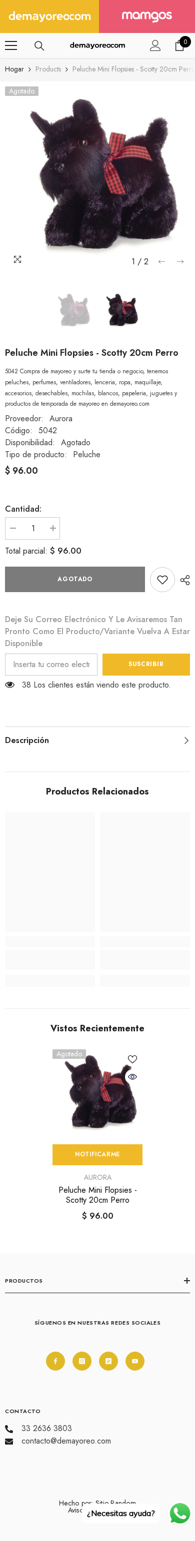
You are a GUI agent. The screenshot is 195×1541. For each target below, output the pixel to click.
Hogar (14, 69)
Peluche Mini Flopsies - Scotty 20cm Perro (97, 1195)
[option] (97, 179)
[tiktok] (108, 1361)
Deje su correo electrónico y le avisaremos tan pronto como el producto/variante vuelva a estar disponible (97, 631)
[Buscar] (40, 46)
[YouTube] (135, 1361)
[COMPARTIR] (182, 580)
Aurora (61, 418)
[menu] (11, 45)
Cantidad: (23, 509)
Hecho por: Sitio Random (97, 1503)
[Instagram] (82, 1361)
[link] (162, 579)
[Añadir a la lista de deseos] (132, 1059)
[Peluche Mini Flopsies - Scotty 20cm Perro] (97, 1094)
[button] (161, 261)
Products (48, 69)
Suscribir (146, 664)
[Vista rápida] (132, 1076)
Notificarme (97, 1154)
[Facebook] (55, 1361)
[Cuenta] (155, 45)
